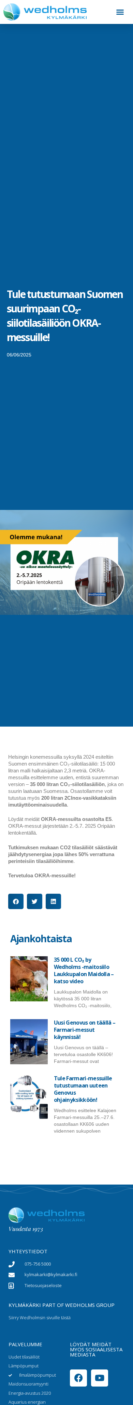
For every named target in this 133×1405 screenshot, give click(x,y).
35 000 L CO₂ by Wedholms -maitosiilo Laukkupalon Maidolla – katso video (84, 970)
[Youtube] (99, 1378)
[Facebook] (78, 1378)
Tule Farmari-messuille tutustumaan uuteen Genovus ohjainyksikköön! (83, 1089)
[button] (120, 12)
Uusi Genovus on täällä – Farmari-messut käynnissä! (85, 1030)
